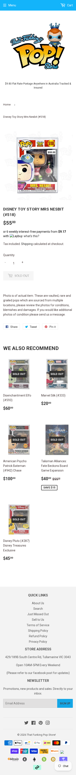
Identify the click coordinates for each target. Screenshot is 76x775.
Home (7, 104)
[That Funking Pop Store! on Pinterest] (40, 723)
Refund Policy (38, 636)
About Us (38, 603)
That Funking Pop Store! (41, 734)
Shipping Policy (38, 630)
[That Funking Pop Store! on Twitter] (26, 723)
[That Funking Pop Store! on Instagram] (48, 723)
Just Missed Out (38, 614)
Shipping (27, 244)
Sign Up (65, 703)
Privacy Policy (38, 641)
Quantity (9, 255)
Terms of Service (38, 625)
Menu (12, 5)
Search (38, 608)
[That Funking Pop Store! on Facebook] (33, 723)
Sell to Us (38, 619)
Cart (69, 5)
